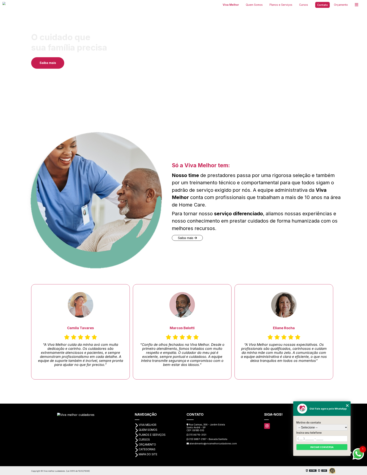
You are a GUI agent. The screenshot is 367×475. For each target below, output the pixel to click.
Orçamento (341, 4)
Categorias (147, 449)
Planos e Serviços (281, 4)
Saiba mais (48, 63)
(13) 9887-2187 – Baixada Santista (208, 439)
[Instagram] (267, 426)
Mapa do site (148, 454)
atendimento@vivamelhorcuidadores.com (213, 443)
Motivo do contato (308, 422)
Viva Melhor (231, 4)
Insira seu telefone (309, 432)
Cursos (303, 4)
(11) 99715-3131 (197, 434)
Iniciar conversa (322, 447)
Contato (322, 5)
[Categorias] (356, 4)
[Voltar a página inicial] (18, 4)
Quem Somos (254, 4)
